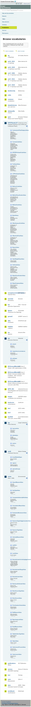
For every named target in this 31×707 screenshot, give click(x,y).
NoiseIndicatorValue (15, 576)
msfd (9, 451)
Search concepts (21, 51)
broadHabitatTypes (15, 457)
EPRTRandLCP (13, 123)
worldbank (11, 691)
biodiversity (11, 91)
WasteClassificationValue (15, 275)
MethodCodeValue (15, 204)
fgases (10, 310)
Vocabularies (5, 27)
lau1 (9, 408)
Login (18, 3)
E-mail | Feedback (6, 701)
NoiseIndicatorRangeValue (15, 569)
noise (9, 476)
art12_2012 (11, 61)
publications (12, 663)
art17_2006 (11, 73)
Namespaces (5, 33)
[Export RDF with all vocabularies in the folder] (26, 126)
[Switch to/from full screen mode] (21, 4)
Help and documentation (8, 13)
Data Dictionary (14, 10)
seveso (10, 669)
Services (4, 30)
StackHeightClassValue (15, 259)
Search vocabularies (9, 51)
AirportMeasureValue (15, 482)
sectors (14, 443)
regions (14, 463)
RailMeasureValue (15, 612)
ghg (9, 320)
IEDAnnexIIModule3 (13, 372)
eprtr (9, 117)
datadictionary (12, 105)
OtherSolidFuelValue (15, 235)
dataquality (11, 111)
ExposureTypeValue (15, 530)
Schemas (4, 24)
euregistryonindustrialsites (13, 293)
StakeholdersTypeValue (15, 634)
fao (9, 304)
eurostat (10, 299)
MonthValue (15, 215)
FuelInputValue (15, 164)
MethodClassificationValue (15, 195)
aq (8, 55)
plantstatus (15, 435)
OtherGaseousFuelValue (15, 223)
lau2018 (10, 417)
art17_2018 (11, 85)
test (9, 675)
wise (9, 685)
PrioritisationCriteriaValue (15, 605)
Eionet (8, 10)
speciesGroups (15, 469)
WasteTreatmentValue (15, 283)
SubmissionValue (15, 654)
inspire (10, 396)
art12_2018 (11, 67)
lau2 (9, 412)
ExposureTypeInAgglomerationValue (15, 521)
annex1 (14, 344)
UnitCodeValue (15, 264)
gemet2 (10, 316)
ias (9, 332)
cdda (9, 95)
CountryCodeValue (15, 141)
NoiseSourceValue (15, 598)
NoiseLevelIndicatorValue (15, 583)
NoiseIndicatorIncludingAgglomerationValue (15, 559)
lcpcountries (15, 428)
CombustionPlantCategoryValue (15, 130)
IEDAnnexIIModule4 (13, 381)
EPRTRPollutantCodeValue (15, 152)
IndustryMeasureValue (15, 537)
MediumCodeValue (15, 186)
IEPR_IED (11, 389)
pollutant (14, 358)
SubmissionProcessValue (15, 647)
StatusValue (15, 641)
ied (9, 338)
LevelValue (15, 553)
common (10, 99)
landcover (11, 402)
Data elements (5, 21)
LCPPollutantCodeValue (15, 173)
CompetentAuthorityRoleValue (15, 497)
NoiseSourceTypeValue (15, 591)
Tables (3, 19)
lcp (9, 422)
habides (10, 326)
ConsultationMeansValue (15, 505)
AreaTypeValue (15, 490)
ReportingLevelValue (15, 619)
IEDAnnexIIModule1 (13, 366)
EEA (9, 1)
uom (9, 679)
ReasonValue (15, 247)
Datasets (4, 16)
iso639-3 (14, 545)
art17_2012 (11, 79)
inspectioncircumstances (15, 351)
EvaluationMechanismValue (15, 512)
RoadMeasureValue (15, 626)
